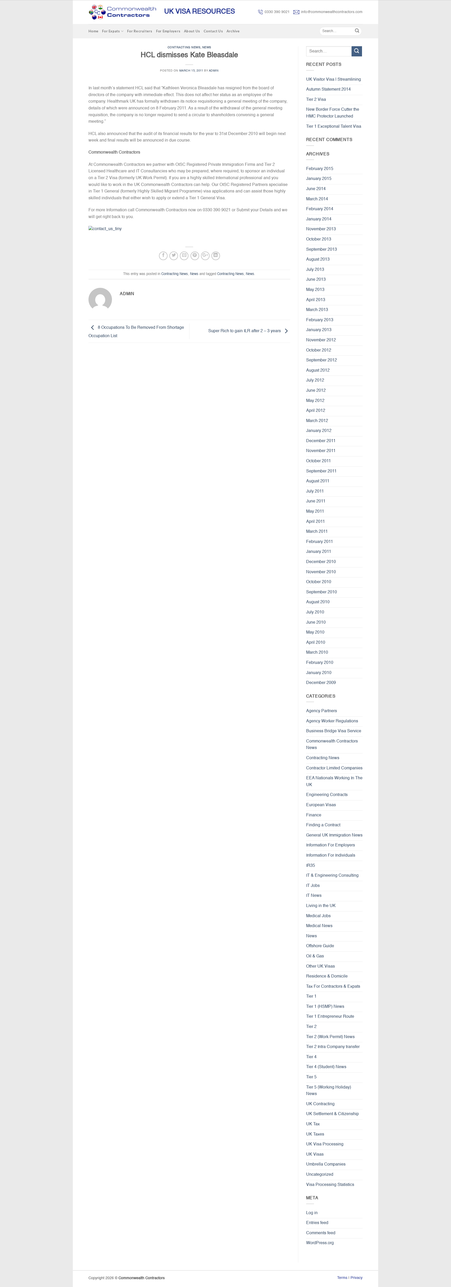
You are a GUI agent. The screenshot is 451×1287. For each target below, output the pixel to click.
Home (93, 31)
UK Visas (315, 1155)
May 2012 (315, 401)
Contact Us (213, 31)
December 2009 (321, 683)
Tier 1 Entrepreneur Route (330, 1017)
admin (214, 70)
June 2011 (315, 501)
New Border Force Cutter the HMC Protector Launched (332, 113)
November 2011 (321, 451)
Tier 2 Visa (316, 100)
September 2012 (321, 360)
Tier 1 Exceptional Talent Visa (333, 127)
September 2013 (321, 250)
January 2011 (318, 552)
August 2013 (318, 260)
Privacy (357, 1278)
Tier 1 (311, 997)
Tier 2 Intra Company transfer (333, 1047)
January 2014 (318, 219)
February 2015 (319, 169)
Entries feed (317, 1223)
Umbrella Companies (326, 1164)
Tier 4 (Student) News (326, 1067)
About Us (192, 31)
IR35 (310, 866)
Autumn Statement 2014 (328, 89)
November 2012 (321, 340)
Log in (312, 1213)
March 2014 (317, 199)
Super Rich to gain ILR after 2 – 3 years (245, 331)
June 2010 (316, 623)
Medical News (319, 926)
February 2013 (319, 320)
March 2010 (317, 653)
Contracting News (184, 47)
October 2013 (318, 239)
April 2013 (315, 300)
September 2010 (321, 592)
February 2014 (319, 209)
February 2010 (319, 663)
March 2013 (317, 310)
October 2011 (318, 461)
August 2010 (318, 602)
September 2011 (321, 471)
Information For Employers (330, 845)
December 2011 (321, 441)
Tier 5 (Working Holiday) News (328, 1090)
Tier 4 (311, 1057)
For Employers (168, 31)
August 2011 (317, 481)
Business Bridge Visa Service (333, 731)
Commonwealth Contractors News (332, 744)
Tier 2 (311, 1027)
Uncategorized (319, 1175)
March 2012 (317, 421)
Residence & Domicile (327, 976)
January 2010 (318, 673)
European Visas (321, 805)
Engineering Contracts (327, 795)
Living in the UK (321, 906)
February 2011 (319, 542)
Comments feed (320, 1233)
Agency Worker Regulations (332, 721)
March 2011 (317, 532)
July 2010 (315, 612)
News (206, 47)
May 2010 (315, 632)
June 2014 (316, 189)
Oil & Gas (315, 956)
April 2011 (315, 522)
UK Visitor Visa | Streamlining (333, 80)
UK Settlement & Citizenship (332, 1114)
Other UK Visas (320, 966)
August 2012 (318, 370)
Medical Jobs (318, 916)
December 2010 (321, 562)
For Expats (111, 31)
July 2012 (315, 380)
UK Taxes (315, 1134)
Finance (313, 815)
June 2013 (316, 280)
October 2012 (318, 350)
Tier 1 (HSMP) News (325, 1007)
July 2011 (315, 491)
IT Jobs (313, 886)
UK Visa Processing (324, 1144)
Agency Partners (321, 711)
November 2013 (321, 229)
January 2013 (318, 330)
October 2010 (318, 582)
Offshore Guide (320, 946)
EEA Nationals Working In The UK (334, 781)
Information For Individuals (330, 855)
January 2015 (318, 179)
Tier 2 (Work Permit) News (330, 1037)
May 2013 (315, 290)
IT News (314, 896)
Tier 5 (311, 1077)
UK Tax (313, 1124)
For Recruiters (139, 31)
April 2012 (315, 411)
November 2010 (321, 572)
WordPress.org (320, 1243)
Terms (342, 1278)
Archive (233, 31)
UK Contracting (320, 1104)
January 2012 (318, 431)
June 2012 (316, 391)
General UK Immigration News (334, 835)
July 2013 (315, 270)
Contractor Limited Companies (334, 768)
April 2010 (315, 643)
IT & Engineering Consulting (332, 876)
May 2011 (315, 512)
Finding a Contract (323, 825)
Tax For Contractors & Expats (333, 987)
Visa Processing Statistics (330, 1185)
